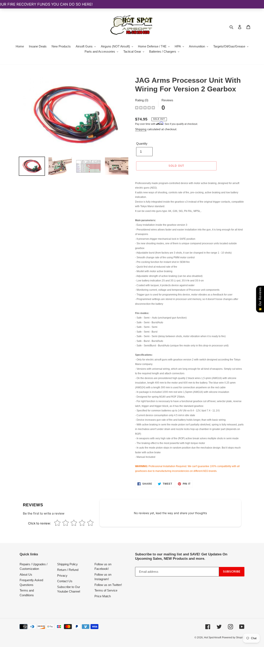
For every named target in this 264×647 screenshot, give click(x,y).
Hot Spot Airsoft (212, 637)
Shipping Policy (67, 564)
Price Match (102, 596)
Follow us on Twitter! (108, 585)
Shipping (140, 129)
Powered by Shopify (233, 637)
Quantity (141, 143)
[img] (145, 108)
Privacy (62, 575)
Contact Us (64, 581)
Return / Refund (67, 569)
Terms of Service (105, 590)
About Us (26, 574)
